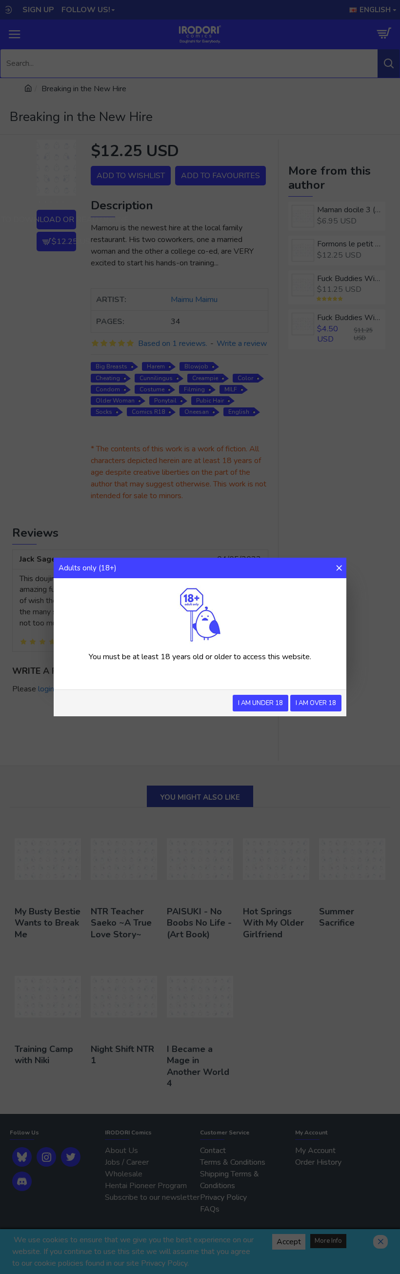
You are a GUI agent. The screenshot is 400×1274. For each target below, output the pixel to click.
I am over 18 (316, 703)
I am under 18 (260, 703)
